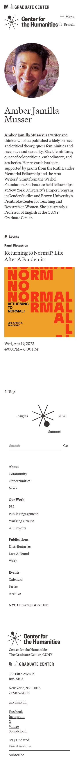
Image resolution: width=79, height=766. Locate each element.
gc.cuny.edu (18, 702)
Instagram (17, 716)
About (14, 466)
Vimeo (14, 726)
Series (13, 586)
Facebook (16, 711)
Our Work (16, 499)
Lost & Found (19, 553)
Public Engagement (23, 514)
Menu (70, 16)
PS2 (11, 506)
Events (14, 572)
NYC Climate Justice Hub (28, 605)
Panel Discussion (16, 245)
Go (65, 445)
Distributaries (20, 546)
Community (18, 474)
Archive (15, 593)
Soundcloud (18, 731)
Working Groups (21, 521)
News (13, 488)
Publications (19, 539)
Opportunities (20, 481)
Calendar (16, 579)
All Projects (17, 528)
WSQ (13, 560)
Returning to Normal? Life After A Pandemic (33, 256)
